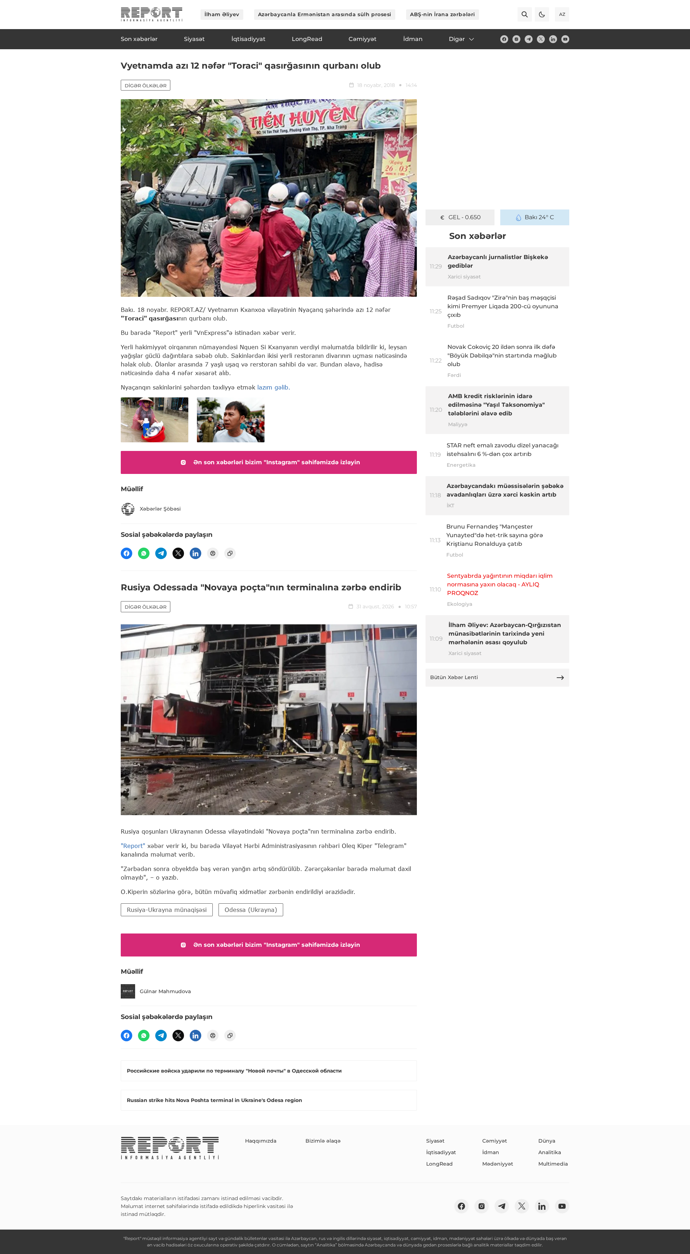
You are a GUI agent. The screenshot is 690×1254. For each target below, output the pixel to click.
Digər (457, 39)
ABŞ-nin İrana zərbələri (442, 14)
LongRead (439, 1164)
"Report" (133, 845)
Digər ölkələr (145, 85)
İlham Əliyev (221, 14)
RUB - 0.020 (464, 217)
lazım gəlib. (275, 387)
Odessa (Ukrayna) (251, 909)
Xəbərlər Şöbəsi (160, 509)
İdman (490, 1152)
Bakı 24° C (539, 217)
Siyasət (435, 1141)
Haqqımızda (260, 1141)
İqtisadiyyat (441, 1152)
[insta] (516, 39)
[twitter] (541, 39)
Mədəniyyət (497, 1164)
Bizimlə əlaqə (323, 1141)
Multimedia (553, 1164)
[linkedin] (553, 39)
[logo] (152, 14)
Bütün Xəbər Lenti (454, 677)
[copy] (230, 553)
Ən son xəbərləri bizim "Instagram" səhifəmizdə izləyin (276, 462)
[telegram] (529, 39)
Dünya (546, 1141)
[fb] (504, 39)
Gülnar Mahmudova (165, 991)
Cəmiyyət (494, 1141)
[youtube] (565, 39)
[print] (212, 553)
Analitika (549, 1152)
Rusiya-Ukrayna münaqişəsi (167, 909)
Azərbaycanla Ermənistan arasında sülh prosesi (324, 14)
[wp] (144, 553)
